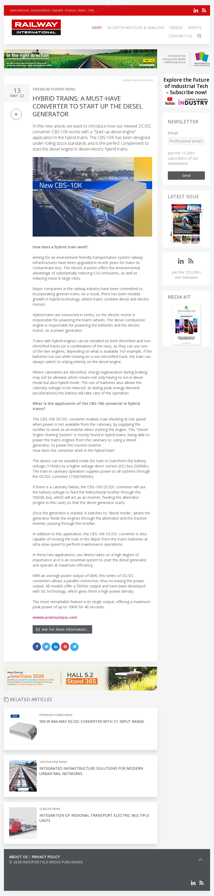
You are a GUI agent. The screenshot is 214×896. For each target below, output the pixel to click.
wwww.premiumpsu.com (55, 617)
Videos (176, 27)
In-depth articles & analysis (135, 27)
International (19, 10)
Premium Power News (54, 89)
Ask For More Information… (64, 629)
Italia (81, 10)
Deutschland (40, 10)
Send (186, 175)
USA (91, 10)
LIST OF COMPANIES (27, 867)
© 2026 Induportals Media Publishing (46, 861)
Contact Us (180, 35)
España (57, 10)
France (71, 10)
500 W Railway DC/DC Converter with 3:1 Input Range (91, 721)
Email (173, 132)
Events (194, 27)
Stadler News (49, 809)
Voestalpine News (53, 762)
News (97, 27)
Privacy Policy (46, 856)
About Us (18, 856)
